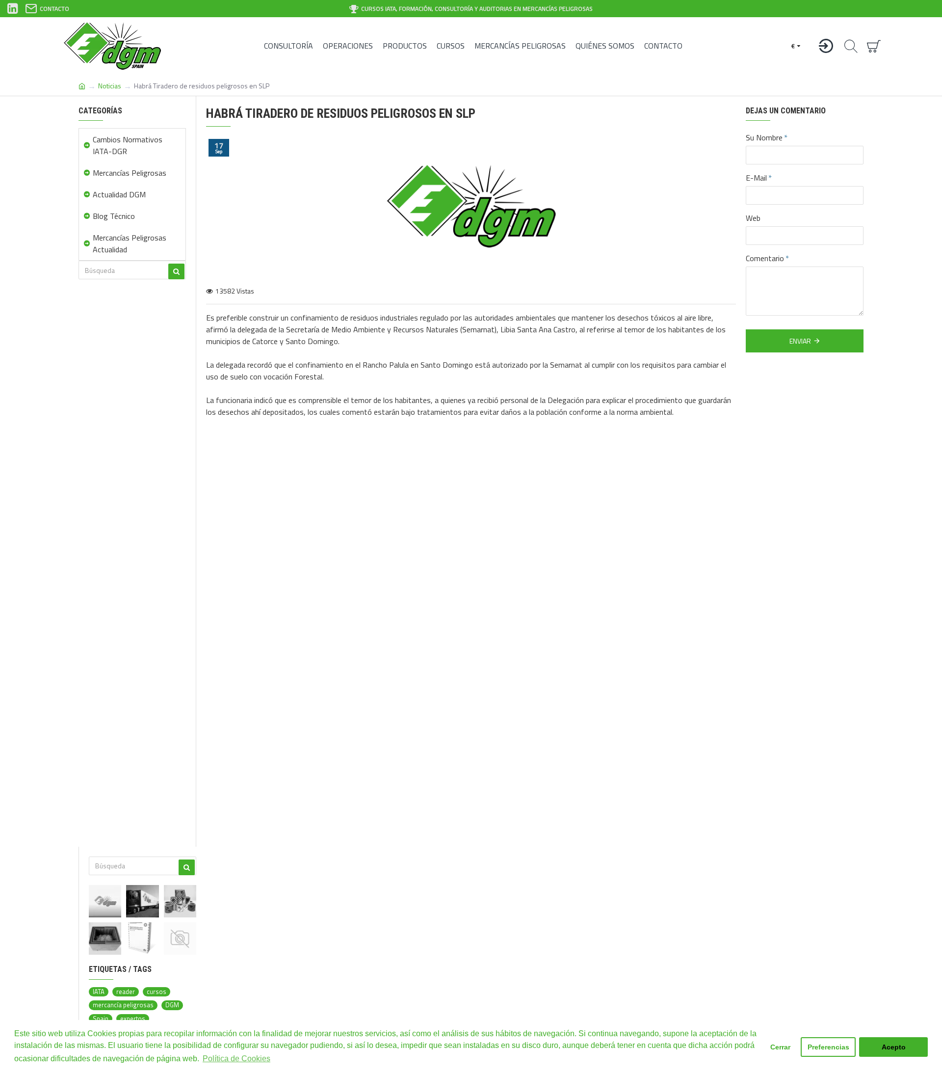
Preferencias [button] (828, 1047)
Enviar (800, 341)
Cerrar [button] (780, 1047)
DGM (172, 1005)
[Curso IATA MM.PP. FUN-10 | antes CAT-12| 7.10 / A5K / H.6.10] (180, 938)
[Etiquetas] (180, 901)
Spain (100, 1018)
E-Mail (756, 178)
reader (125, 991)
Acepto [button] (894, 1047)
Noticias (109, 86)
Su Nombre (764, 137)
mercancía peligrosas (123, 1005)
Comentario (765, 258)
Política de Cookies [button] (236, 1058)
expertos (132, 1018)
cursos (156, 991)
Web (753, 218)
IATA (99, 991)
